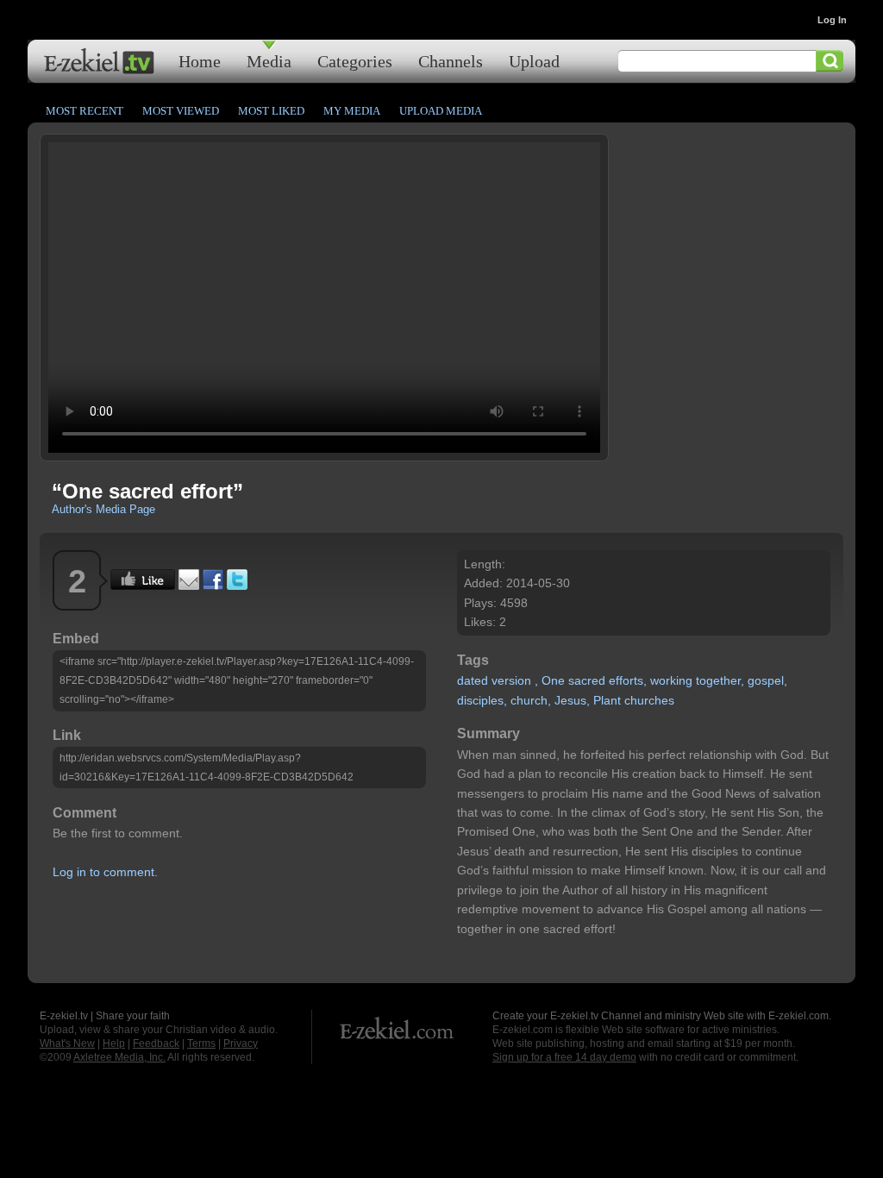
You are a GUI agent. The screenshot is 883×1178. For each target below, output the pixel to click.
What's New (67, 1043)
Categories (354, 61)
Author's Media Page (103, 509)
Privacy (240, 1043)
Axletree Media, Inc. (119, 1057)
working (671, 680)
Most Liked (271, 110)
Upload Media (440, 110)
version (511, 680)
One (553, 680)
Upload (534, 61)
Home (199, 61)
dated (472, 680)
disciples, (482, 700)
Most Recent (84, 110)
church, (530, 700)
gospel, (767, 680)
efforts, (628, 680)
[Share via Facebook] (213, 585)
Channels (450, 61)
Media (269, 61)
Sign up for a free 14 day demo (564, 1057)
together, (720, 680)
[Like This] (142, 585)
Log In (832, 20)
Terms (201, 1043)
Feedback (156, 1043)
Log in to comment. (105, 872)
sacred (586, 680)
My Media (351, 110)
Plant (607, 700)
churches (649, 700)
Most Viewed (180, 110)
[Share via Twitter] (237, 585)
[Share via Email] (188, 585)
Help (114, 1043)
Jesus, (572, 700)
